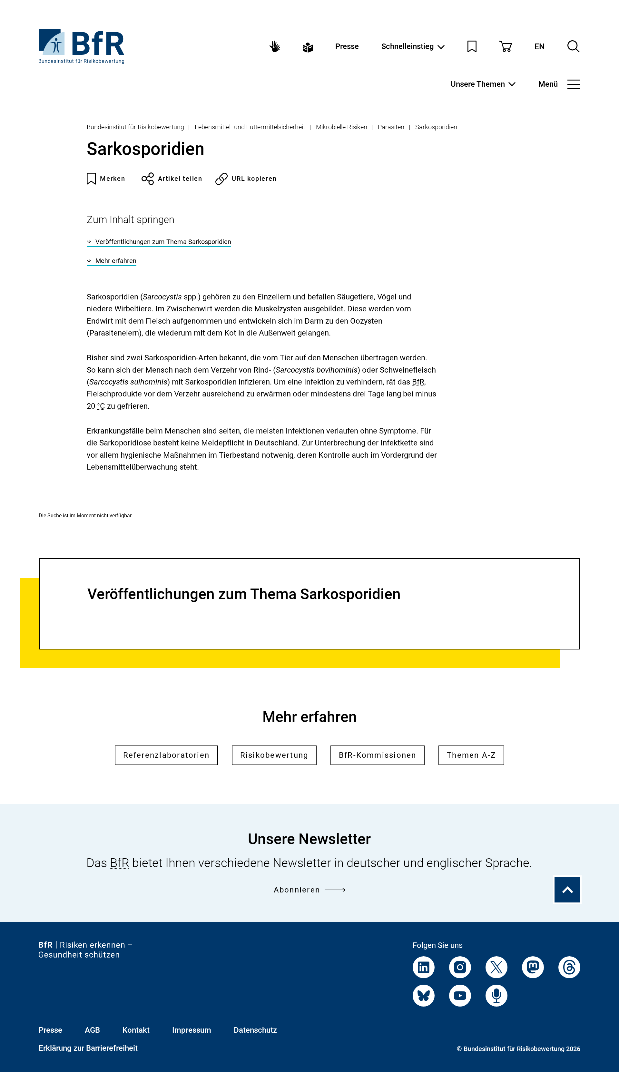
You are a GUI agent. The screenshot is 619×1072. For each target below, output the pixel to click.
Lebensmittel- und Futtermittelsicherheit (250, 127)
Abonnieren (297, 889)
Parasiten (391, 127)
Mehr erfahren (115, 261)
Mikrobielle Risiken (341, 127)
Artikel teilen (180, 178)
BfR (418, 381)
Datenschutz (255, 1030)
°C (101, 406)
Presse (347, 46)
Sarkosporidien (436, 127)
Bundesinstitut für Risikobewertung (135, 127)
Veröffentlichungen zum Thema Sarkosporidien (163, 242)
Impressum (191, 1030)
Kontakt (136, 1030)
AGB (92, 1030)
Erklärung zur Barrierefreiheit (88, 1048)
